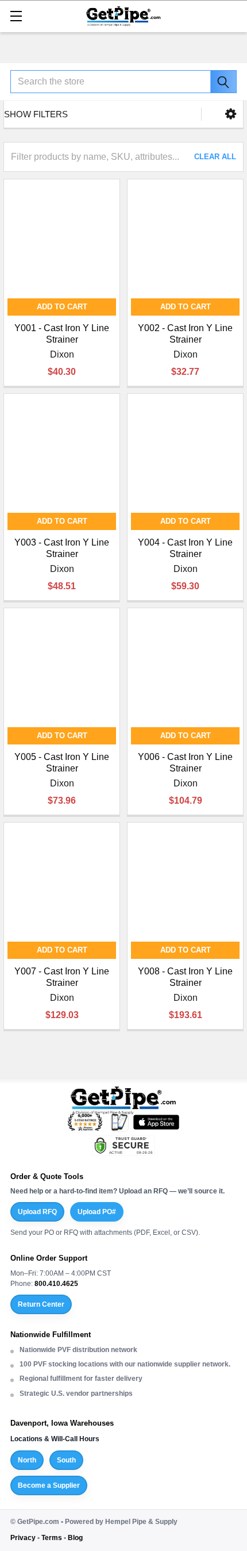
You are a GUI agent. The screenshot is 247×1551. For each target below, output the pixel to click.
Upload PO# (97, 1212)
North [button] (27, 1460)
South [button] (66, 1460)
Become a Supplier (49, 1485)
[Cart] (232, 15)
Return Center (41, 1304)
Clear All (215, 156)
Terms (51, 1538)
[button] (230, 114)
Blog (75, 1538)
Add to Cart (62, 306)
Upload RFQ (37, 1212)
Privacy (23, 1538)
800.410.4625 (56, 1284)
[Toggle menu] (16, 16)
